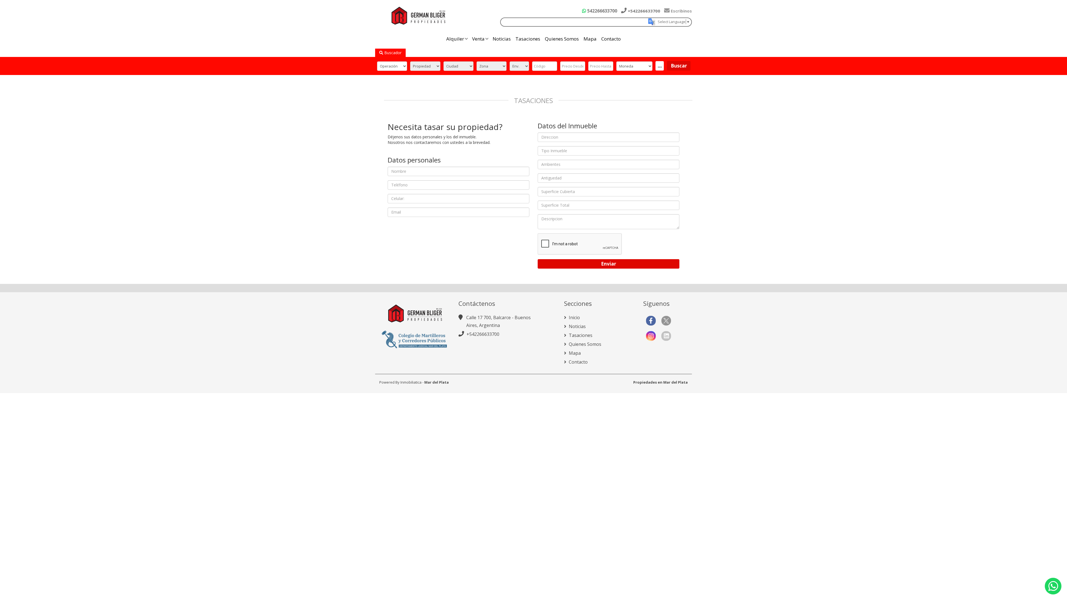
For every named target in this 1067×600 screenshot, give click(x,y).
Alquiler (455, 39)
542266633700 (601, 11)
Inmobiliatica (411, 382)
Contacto (611, 39)
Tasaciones (527, 39)
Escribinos (681, 11)
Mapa (590, 39)
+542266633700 (643, 11)
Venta (478, 39)
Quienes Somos (562, 39)
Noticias (502, 39)
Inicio (574, 317)
